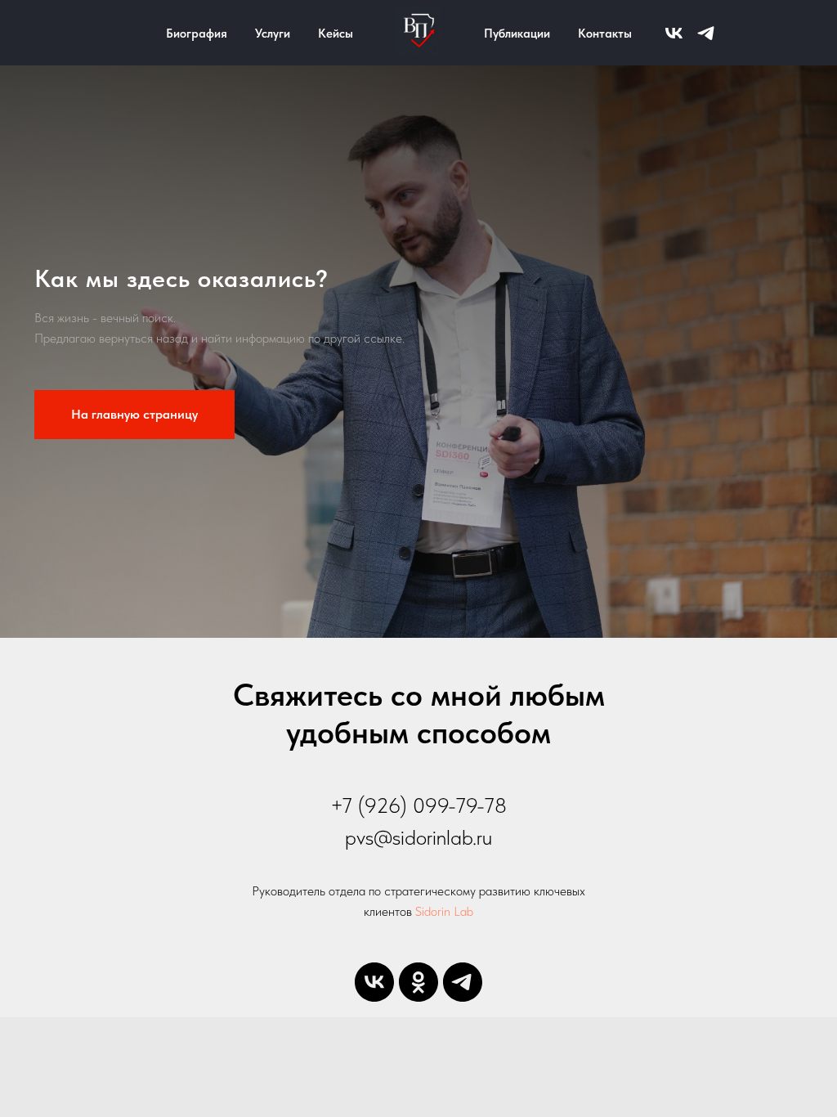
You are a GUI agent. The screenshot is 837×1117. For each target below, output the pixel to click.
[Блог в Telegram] (706, 33)
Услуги (272, 33)
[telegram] (462, 982)
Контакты (605, 33)
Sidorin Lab (444, 911)
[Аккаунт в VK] (374, 982)
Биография (196, 33)
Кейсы (335, 33)
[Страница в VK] (674, 33)
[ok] (418, 982)
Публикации (517, 33)
